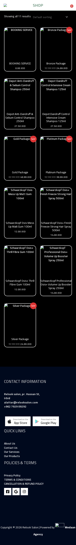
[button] (18, 421)
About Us (9, 443)
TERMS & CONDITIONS (17, 479)
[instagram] (24, 491)
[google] (16, 491)
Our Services (11, 451)
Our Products (12, 456)
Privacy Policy (12, 475)
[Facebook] (7, 491)
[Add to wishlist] (10, 33)
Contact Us (10, 447)
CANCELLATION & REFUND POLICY (24, 483)
